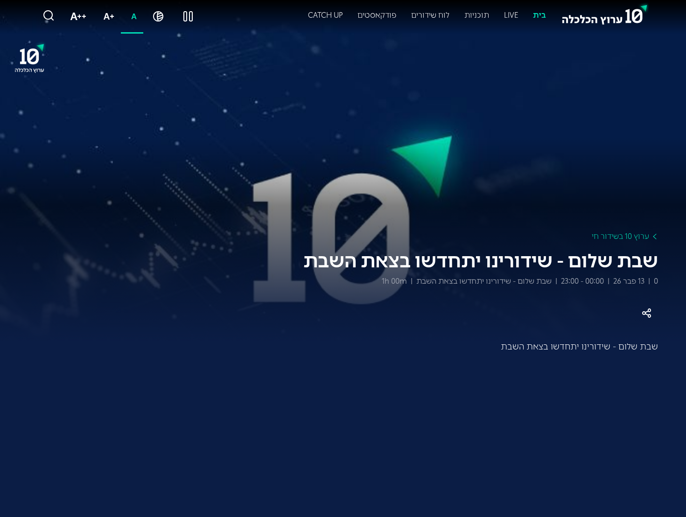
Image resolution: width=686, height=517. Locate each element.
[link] (605, 12)
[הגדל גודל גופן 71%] (107, 17)
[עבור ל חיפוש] (48, 16)
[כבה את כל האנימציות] (188, 17)
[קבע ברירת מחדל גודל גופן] (132, 17)
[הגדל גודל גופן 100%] (76, 17)
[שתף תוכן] (646, 313)
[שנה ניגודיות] (158, 17)
